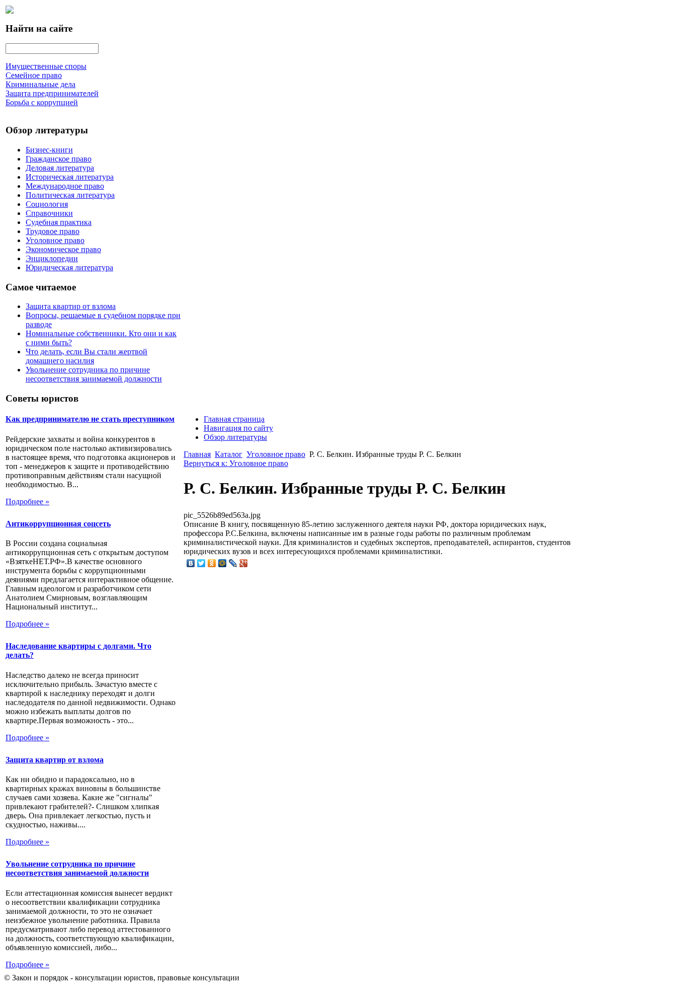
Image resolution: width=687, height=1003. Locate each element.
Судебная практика (59, 222)
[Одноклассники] (212, 563)
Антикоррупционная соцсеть (58, 523)
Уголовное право (55, 240)
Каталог (228, 454)
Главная (197, 454)
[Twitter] (201, 563)
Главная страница (234, 419)
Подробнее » (27, 501)
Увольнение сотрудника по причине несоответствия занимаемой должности (94, 374)
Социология (47, 204)
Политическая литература (70, 195)
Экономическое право (63, 249)
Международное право (65, 186)
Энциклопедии (52, 258)
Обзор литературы (235, 437)
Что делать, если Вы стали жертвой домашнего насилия (86, 356)
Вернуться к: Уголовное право (236, 463)
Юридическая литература (69, 267)
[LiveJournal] (233, 563)
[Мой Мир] (222, 563)
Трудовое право (52, 231)
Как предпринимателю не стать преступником (90, 419)
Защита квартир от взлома (71, 306)
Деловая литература (60, 168)
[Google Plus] (243, 563)
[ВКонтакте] (191, 563)
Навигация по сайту (238, 428)
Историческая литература (70, 177)
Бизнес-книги (49, 149)
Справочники (49, 213)
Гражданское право (59, 159)
